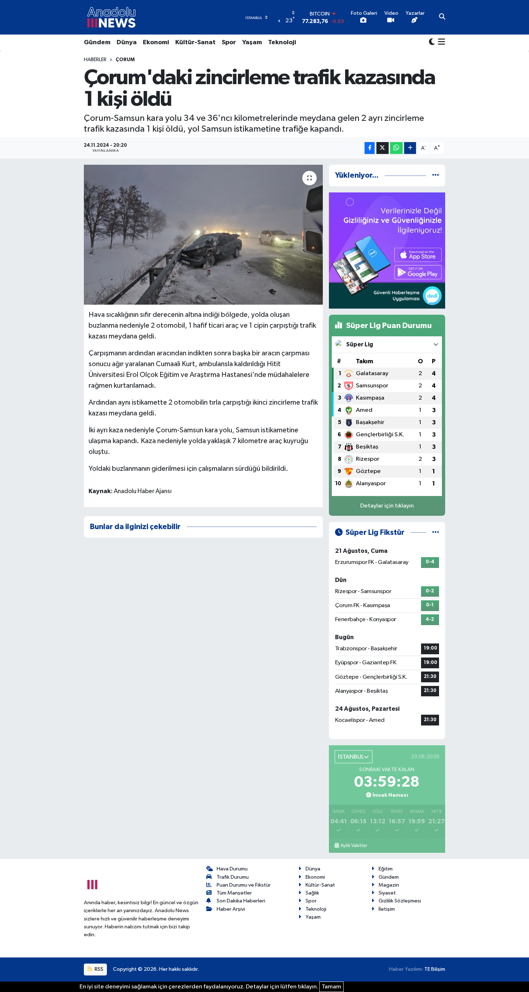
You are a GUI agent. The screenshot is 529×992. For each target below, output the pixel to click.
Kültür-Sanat (195, 42)
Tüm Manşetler (234, 893)
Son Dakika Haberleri (241, 901)
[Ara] (442, 17)
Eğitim (386, 869)
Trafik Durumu (233, 877)
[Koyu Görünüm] (432, 42)
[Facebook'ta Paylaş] (370, 148)
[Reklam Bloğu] (387, 250)
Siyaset (387, 893)
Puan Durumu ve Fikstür (244, 885)
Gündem (97, 42)
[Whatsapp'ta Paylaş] (396, 148)
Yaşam (252, 42)
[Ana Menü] (440, 42)
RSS (98, 969)
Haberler (95, 59)
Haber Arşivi (231, 909)
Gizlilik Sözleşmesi (400, 901)
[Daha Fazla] (410, 148)
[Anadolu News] (111, 17)
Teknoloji (282, 42)
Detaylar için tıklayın (387, 506)
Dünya (127, 42)
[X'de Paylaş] (382, 148)
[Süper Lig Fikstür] (435, 532)
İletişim (387, 909)
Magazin (389, 885)
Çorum (125, 59)
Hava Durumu (232, 869)
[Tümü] (435, 175)
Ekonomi (156, 42)
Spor (229, 42)
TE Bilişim (434, 969)
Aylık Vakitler (353, 845)
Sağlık (312, 893)
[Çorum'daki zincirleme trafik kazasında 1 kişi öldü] (203, 235)
